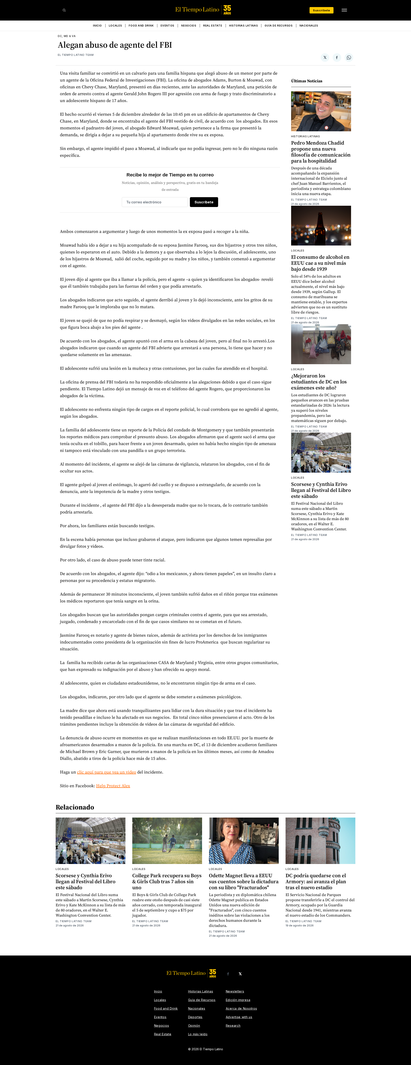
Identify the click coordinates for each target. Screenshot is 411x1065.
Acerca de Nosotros (241, 1008)
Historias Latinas (243, 25)
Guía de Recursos (278, 25)
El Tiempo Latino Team (76, 54)
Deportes (195, 1017)
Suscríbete (321, 10)
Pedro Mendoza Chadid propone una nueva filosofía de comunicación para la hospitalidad (321, 151)
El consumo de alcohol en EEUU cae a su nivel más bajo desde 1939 (320, 262)
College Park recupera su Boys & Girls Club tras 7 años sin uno (167, 881)
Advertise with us (239, 1017)
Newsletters (235, 991)
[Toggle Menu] (344, 10)
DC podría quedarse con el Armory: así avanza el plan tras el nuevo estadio (316, 881)
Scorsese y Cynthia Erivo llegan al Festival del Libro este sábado (321, 490)
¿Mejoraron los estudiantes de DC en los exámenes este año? (319, 381)
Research (233, 1025)
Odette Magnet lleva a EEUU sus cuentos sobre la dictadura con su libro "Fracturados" (243, 881)
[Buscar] (64, 10)
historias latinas (305, 136)
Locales (115, 25)
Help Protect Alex (113, 786)
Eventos (167, 25)
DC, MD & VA (67, 36)
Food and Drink (141, 25)
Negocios (188, 25)
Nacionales (308, 25)
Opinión (194, 1025)
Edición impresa (238, 1000)
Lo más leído (198, 1034)
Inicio (97, 25)
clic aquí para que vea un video (106, 772)
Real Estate (212, 25)
